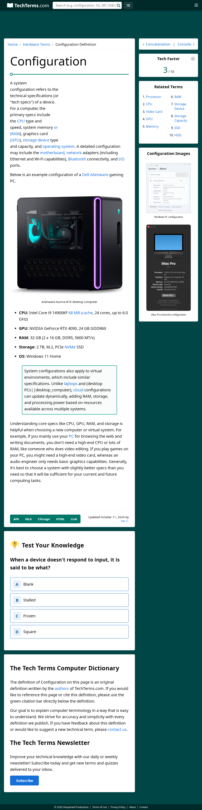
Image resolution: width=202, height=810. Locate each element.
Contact (143, 807)
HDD (177, 135)
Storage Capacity (180, 118)
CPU (21, 121)
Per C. (125, 521)
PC (71, 436)
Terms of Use (99, 807)
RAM (177, 97)
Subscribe (24, 780)
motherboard (52, 152)
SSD (177, 128)
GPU (149, 119)
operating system (59, 146)
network (74, 152)
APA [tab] (16, 519)
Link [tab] (74, 519)
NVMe (70, 347)
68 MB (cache (80, 312)
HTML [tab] (60, 519)
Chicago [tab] (44, 519)
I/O (121, 159)
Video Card (154, 111)
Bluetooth (77, 159)
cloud (78, 390)
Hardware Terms (36, 44)
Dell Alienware (95, 174)
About (132, 807)
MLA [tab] (28, 519)
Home (13, 44)
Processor (153, 97)
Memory (152, 126)
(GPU (15, 140)
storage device (36, 140)
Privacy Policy (118, 807)
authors (62, 688)
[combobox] (87, 5)
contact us (117, 729)
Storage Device (180, 106)
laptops (71, 383)
